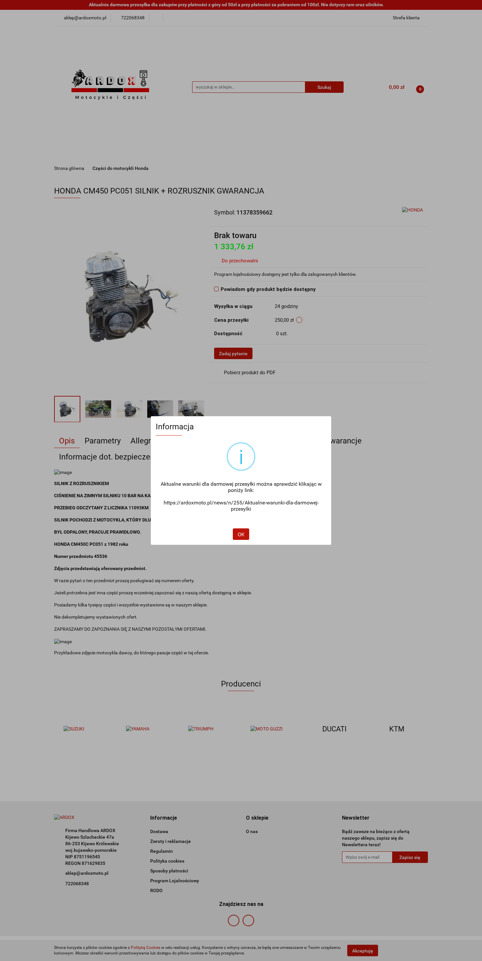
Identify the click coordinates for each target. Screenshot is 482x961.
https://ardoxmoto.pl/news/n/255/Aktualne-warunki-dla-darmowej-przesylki (241, 506)
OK (241, 534)
